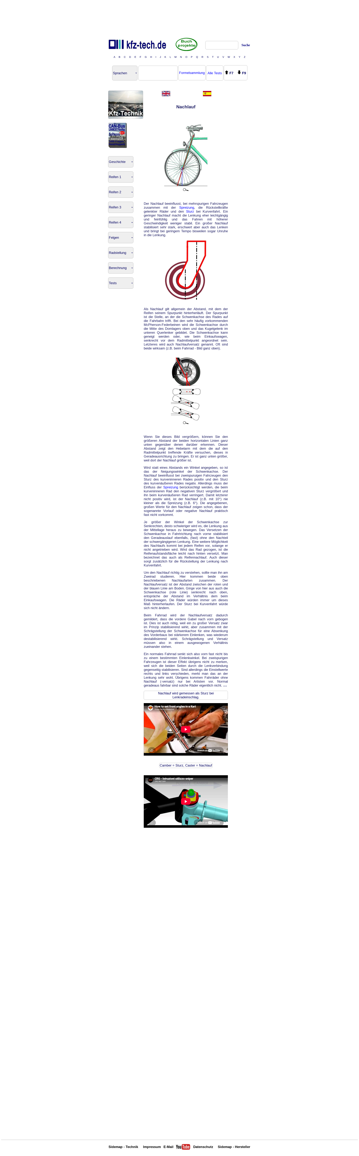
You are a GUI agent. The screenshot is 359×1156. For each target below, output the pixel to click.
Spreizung (186, 207)
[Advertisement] (179, 18)
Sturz (190, 211)
